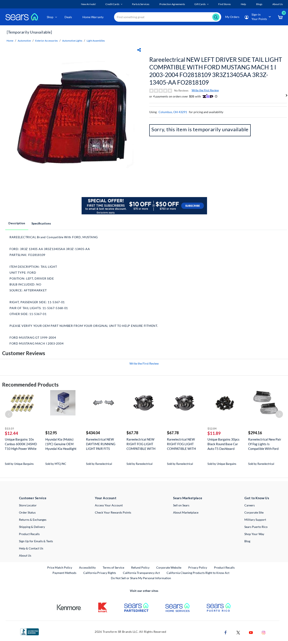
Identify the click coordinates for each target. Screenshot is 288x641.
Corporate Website (169, 567)
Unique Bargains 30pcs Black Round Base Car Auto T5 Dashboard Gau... (223, 444)
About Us (25, 555)
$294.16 (255, 432)
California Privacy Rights (99, 573)
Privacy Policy (197, 567)
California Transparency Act (141, 573)
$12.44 (11, 433)
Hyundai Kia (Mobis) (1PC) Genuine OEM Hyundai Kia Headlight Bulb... (61, 444)
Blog (247, 541)
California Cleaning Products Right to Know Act (198, 573)
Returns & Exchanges (32, 519)
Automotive (24, 40)
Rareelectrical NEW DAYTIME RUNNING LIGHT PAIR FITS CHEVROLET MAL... (100, 444)
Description (16, 223)
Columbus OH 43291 (173, 112)
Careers (249, 505)
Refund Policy (140, 567)
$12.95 (51, 432)
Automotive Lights (72, 40)
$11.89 (214, 433)
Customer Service (33, 498)
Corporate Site (254, 512)
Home (10, 40)
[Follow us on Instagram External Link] (263, 632)
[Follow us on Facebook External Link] (225, 632)
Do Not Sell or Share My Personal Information (141, 578)
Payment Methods (64, 573)
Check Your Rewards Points (113, 512)
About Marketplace (185, 512)
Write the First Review (205, 90)
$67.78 (132, 432)
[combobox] (167, 17)
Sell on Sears (181, 505)
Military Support (255, 519)
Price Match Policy (59, 567)
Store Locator (28, 505)
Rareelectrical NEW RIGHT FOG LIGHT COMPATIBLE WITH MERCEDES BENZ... (141, 444)
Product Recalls (29, 534)
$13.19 (9, 428)
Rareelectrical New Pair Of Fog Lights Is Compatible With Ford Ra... (264, 444)
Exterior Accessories (46, 40)
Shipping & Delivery (32, 527)
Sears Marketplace (187, 498)
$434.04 (93, 432)
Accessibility (87, 567)
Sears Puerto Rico (256, 527)
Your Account (105, 498)
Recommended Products (30, 384)
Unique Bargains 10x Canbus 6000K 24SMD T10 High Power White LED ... (21, 444)
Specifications (41, 223)
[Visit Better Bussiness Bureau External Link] (29, 631)
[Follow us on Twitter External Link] (238, 632)
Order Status (27, 512)
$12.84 (212, 428)
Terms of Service (113, 567)
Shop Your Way (254, 534)
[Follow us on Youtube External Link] (251, 632)
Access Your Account (109, 505)
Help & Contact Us (31, 548)
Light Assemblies (96, 40)
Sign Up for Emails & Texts (36, 541)
